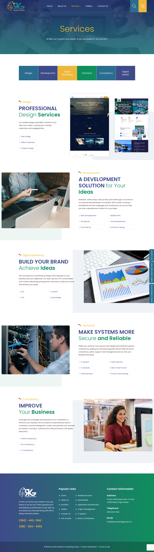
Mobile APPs (115, 215)
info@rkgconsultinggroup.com (119, 522)
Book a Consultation (86, 518)
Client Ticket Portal (118, 368)
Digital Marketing (67, 73)
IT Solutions (85, 368)
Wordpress (85, 221)
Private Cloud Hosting (119, 373)
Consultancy (106, 73)
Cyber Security (117, 362)
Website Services (85, 495)
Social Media (56, 297)
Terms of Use (104, 547)
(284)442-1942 (113, 512)
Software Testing (118, 227)
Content (54, 291)
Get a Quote (66, 518)
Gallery (64, 509)
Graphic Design (27, 148)
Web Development (88, 215)
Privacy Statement (89, 547)
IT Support (85, 362)
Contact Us (66, 514)
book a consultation (152, 293)
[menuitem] (49, 6)
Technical (87, 73)
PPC (22, 297)
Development (48, 73)
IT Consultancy (27, 450)
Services (64, 504)
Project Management (86, 509)
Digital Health (125, 73)
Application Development (88, 504)
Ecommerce (86, 227)
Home (63, 495)
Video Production (28, 142)
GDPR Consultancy (28, 438)
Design (28, 73)
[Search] (134, 6)
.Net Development (118, 221)
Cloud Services (87, 373)
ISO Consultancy (27, 444)
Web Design (26, 136)
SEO (22, 291)
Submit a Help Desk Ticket (152, 272)
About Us (65, 500)
